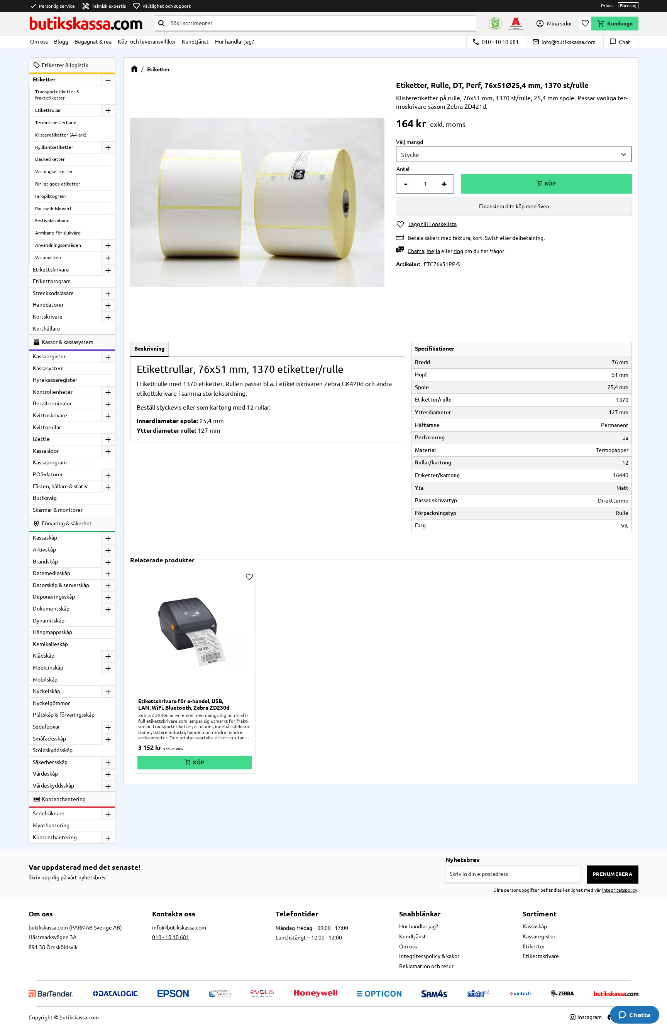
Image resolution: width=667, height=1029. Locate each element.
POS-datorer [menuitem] (48, 474)
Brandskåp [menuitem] (45, 561)
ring (458, 251)
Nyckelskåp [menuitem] (46, 691)
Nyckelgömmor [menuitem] (51, 703)
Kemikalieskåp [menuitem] (50, 644)
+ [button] (444, 184)
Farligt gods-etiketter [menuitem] (57, 183)
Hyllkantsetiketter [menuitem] (54, 147)
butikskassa (85, 23)
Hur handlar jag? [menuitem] (234, 42)
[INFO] (194, 762)
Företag (628, 5)
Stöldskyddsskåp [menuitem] (53, 750)
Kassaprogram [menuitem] (50, 462)
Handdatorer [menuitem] (48, 305)
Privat (607, 5)
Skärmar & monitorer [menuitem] (58, 510)
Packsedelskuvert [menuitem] (53, 208)
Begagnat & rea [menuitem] (93, 42)
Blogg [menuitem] (61, 42)
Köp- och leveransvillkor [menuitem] (147, 42)
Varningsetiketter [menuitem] (54, 171)
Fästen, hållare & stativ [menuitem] (60, 486)
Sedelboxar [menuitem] (46, 727)
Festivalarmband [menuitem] (52, 220)
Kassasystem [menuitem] (48, 368)
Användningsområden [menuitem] (58, 245)
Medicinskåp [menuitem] (48, 668)
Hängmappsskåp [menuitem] (52, 632)
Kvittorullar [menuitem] (47, 427)
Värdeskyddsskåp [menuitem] (53, 786)
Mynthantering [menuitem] (51, 825)
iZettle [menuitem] (41, 439)
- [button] (405, 184)
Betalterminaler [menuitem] (52, 403)
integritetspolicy (619, 889)
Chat (619, 42)
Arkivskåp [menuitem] (44, 550)
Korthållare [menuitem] (46, 329)
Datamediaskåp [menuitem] (51, 573)
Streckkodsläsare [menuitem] (53, 293)
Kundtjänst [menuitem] (195, 42)
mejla (433, 251)
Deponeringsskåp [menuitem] (54, 597)
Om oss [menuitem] (39, 42)
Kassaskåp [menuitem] (45, 538)
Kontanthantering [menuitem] (55, 837)
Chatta (416, 251)
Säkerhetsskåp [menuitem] (50, 762)
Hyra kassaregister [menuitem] (55, 380)
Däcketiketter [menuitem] (50, 159)
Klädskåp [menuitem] (43, 656)
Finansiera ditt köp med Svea (514, 206)
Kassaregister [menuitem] (49, 356)
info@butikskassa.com (564, 42)
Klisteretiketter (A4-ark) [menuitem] (60, 134)
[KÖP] (546, 184)
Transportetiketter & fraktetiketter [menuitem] (57, 95)
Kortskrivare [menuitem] (48, 317)
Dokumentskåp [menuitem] (51, 609)
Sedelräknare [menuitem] (48, 813)
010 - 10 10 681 (495, 42)
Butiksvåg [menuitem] (45, 498)
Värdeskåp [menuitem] (45, 774)
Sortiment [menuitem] (540, 914)
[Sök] (161, 23)
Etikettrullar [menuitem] (48, 110)
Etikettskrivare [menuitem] (51, 270)
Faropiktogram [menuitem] (50, 196)
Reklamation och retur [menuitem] (426, 966)
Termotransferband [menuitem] (55, 122)
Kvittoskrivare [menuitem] (50, 415)
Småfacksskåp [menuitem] (49, 738)
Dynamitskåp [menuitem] (48, 620)
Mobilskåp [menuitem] (45, 679)
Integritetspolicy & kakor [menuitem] (429, 956)
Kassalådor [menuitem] (46, 451)
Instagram (589, 1017)
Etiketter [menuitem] (44, 79)
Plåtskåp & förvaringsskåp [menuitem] (64, 715)
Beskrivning (149, 349)
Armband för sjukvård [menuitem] (58, 232)
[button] (585, 23)
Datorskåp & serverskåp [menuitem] (61, 585)
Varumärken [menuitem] (48, 257)
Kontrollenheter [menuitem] (53, 392)
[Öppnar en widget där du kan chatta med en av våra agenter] (634, 1015)
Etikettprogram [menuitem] (52, 281)
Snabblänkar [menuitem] (420, 914)
